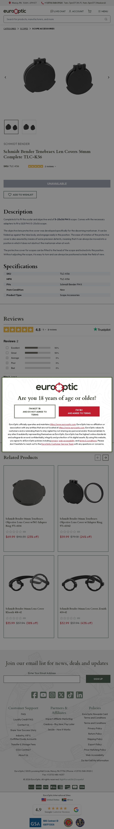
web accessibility (66, 440)
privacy (54, 440)
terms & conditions (88, 440)
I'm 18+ (79, 411)
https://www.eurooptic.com (63, 424)
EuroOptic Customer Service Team (57, 444)
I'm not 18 (35, 411)
